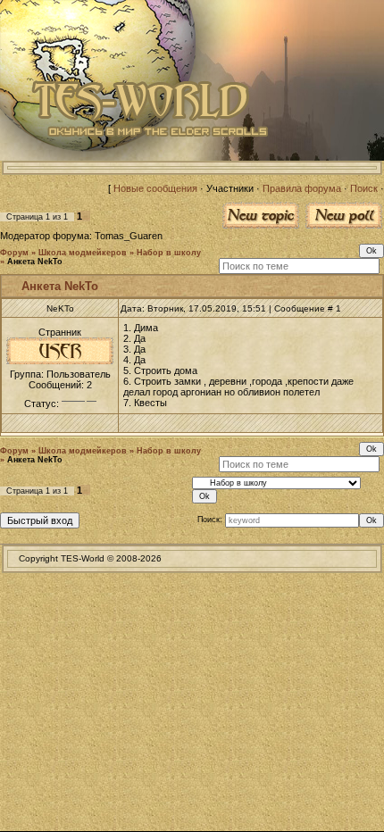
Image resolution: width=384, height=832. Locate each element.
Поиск (364, 188)
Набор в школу (169, 252)
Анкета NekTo (35, 261)
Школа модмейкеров (82, 252)
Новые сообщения (155, 188)
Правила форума (302, 188)
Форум (14, 252)
